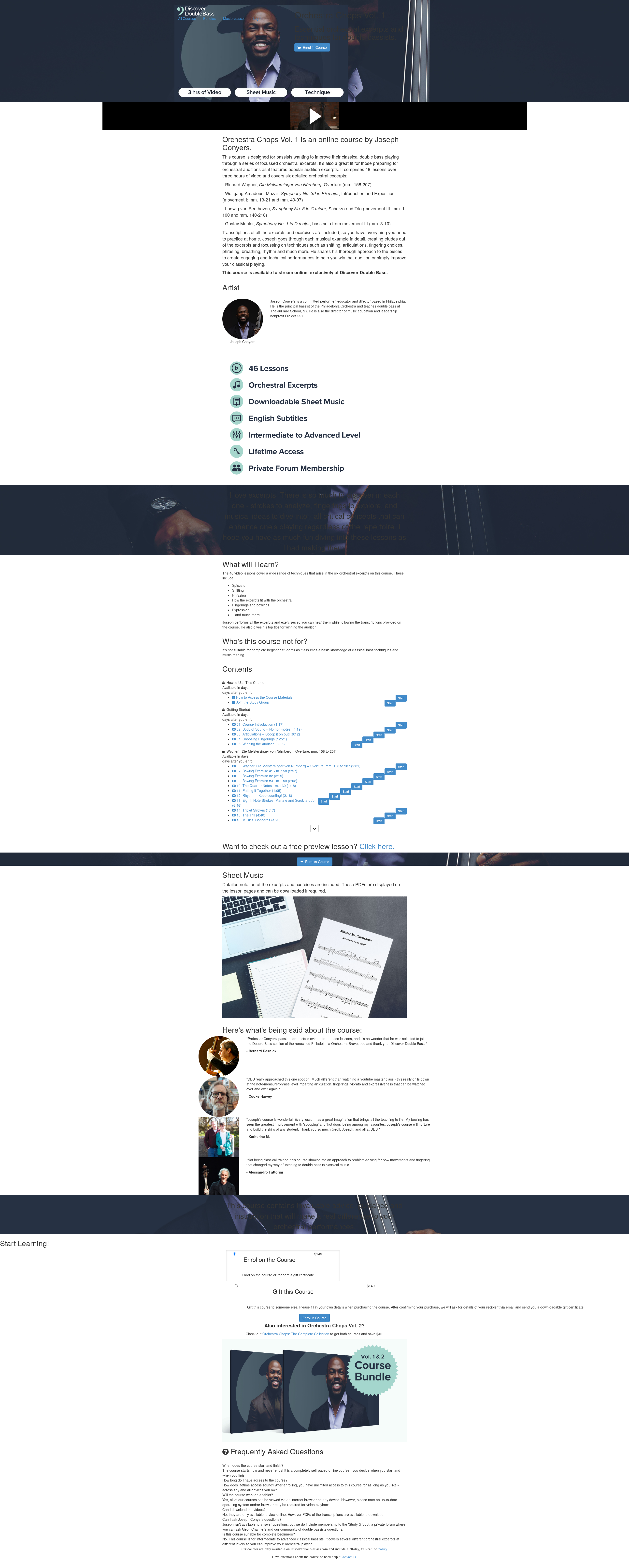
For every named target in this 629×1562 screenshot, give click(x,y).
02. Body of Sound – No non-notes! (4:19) (269, 729)
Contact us (348, 1557)
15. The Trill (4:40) (251, 815)
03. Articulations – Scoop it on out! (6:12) (268, 734)
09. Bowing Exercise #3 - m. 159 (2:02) (267, 780)
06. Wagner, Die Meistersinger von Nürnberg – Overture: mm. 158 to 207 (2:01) (298, 765)
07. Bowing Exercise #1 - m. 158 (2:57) (267, 770)
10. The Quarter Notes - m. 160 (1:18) (266, 785)
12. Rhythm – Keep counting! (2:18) (264, 795)
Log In (258, 18)
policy (382, 1549)
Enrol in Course (314, 1317)
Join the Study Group (252, 702)
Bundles (209, 18)
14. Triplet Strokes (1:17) (256, 810)
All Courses (187, 18)
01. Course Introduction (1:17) (260, 724)
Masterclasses (234, 18)
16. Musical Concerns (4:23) (259, 819)
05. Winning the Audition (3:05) (261, 743)
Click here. (377, 846)
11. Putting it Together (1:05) (259, 790)
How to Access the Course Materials (264, 697)
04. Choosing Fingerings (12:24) (262, 738)
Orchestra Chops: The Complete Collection (295, 1333)
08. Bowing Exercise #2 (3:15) (260, 775)
